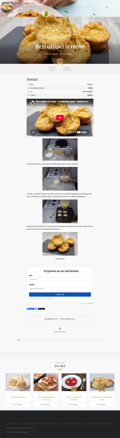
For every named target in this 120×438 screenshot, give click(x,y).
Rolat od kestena (18, 397)
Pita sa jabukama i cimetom (46, 398)
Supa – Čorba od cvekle (74, 398)
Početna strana (62, 7)
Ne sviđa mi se (68, 319)
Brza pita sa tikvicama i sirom (102, 398)
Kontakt (90, 7)
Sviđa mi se (51, 319)
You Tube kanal (78, 7)
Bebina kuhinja (23, 432)
